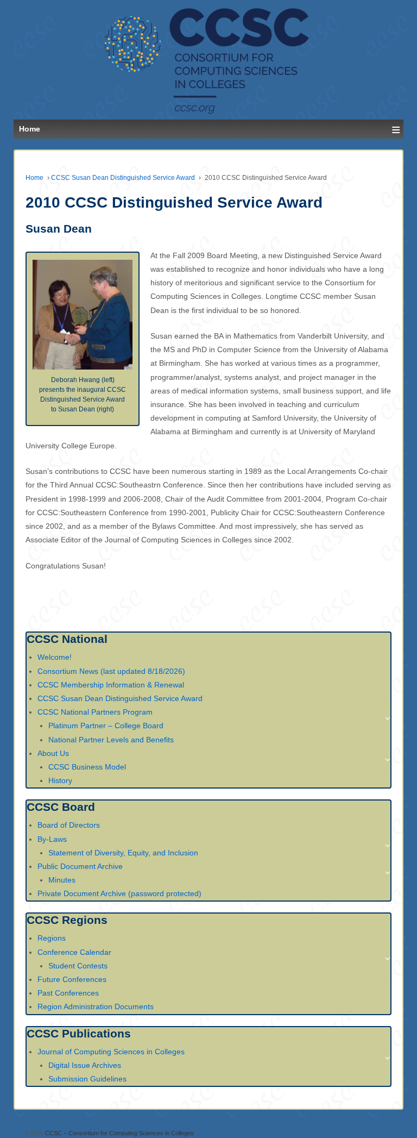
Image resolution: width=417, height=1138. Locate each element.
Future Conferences (71, 979)
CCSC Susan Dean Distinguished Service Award (123, 178)
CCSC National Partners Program (95, 712)
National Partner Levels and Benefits (111, 739)
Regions (51, 938)
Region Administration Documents (95, 1006)
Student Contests (78, 965)
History (60, 780)
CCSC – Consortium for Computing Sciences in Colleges (118, 1133)
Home (34, 178)
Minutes (61, 880)
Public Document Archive (80, 866)
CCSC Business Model (87, 766)
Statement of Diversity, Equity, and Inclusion (123, 852)
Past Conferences (68, 993)
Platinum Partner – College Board (105, 725)
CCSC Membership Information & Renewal (110, 684)
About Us (53, 753)
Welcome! (54, 657)
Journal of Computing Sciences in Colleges (111, 1051)
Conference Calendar (74, 952)
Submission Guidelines (87, 1078)
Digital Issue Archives (84, 1065)
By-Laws (52, 839)
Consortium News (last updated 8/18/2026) (111, 671)
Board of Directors (68, 825)
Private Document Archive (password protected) (119, 893)
